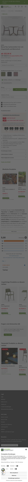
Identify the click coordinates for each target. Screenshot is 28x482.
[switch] (3, 474)
